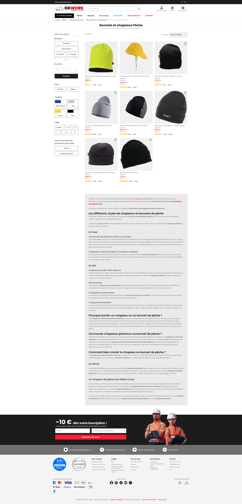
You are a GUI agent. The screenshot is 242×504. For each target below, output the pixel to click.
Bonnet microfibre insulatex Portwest (168, 76)
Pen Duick (60, 54)
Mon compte (161, 10)
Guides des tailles (116, 464)
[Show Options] (124, 430)
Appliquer (66, 76)
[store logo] (69, 8)
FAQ (171, 469)
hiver (99, 239)
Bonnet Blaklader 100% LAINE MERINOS (134, 125)
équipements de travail (143, 199)
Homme (60, 89)
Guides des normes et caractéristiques (117, 467)
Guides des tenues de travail (117, 471)
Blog (112, 462)
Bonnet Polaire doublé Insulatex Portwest (100, 172)
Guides (114, 459)
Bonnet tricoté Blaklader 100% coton (98, 125)
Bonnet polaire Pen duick (129, 172)
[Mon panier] (183, 7)
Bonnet (66, 148)
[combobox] (114, 9)
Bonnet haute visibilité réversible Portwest (100, 76)
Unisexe (73, 89)
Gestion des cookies (149, 500)
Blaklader (66, 43)
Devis (172, 10)
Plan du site (162, 500)
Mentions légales (117, 500)
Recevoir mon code (90, 437)
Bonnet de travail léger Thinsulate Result (170, 125)
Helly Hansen (66, 49)
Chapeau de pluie (66, 154)
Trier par (164, 35)
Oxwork (166, 339)
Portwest (72, 54)
